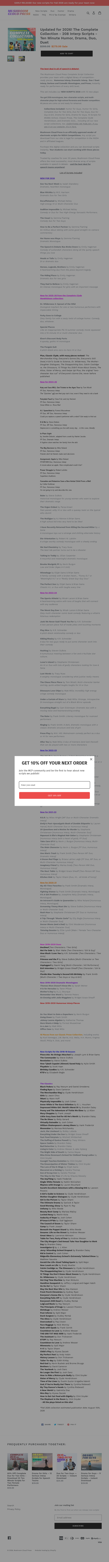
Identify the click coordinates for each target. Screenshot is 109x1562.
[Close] (91, 759)
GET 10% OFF (54, 795)
